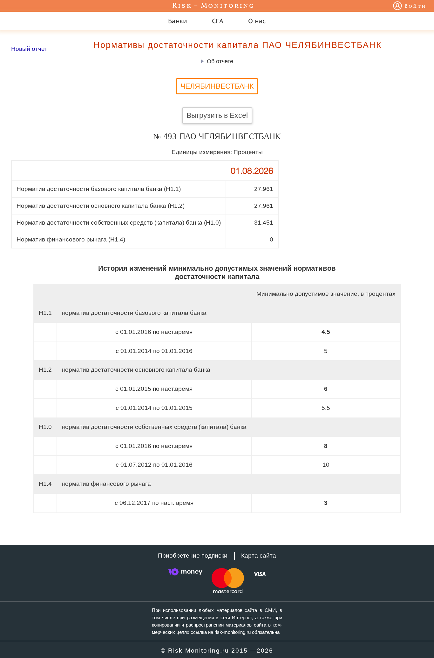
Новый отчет (29, 48)
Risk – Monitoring (213, 6)
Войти (415, 6)
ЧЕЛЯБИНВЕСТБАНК (217, 86)
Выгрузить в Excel (217, 115)
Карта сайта (258, 555)
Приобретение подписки (192, 555)
